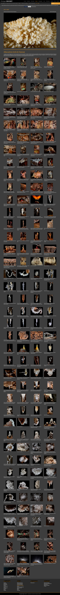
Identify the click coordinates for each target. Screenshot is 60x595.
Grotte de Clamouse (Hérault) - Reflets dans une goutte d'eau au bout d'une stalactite (9, 403)
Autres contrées (19, 587)
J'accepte (25, 6)
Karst (18, 589)
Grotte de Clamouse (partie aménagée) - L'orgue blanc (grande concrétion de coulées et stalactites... (50, 180)
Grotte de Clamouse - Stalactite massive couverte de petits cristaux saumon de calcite (10, 340)
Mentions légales (46, 585)
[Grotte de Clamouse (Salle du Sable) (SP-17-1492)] (37, 87)
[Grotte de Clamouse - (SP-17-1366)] (10, 447)
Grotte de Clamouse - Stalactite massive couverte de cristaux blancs (49, 304)
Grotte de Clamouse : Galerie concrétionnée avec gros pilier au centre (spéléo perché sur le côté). (10, 155)
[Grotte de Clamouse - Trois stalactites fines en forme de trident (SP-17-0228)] (10, 299)
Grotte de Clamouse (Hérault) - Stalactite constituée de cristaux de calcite (36, 415)
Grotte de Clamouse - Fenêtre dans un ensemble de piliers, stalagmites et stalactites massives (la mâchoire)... (23, 142)
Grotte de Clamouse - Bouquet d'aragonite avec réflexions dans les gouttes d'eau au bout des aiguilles (37, 477)
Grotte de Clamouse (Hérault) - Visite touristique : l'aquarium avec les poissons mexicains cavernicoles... (9, 67)
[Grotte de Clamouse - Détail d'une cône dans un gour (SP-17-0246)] (50, 236)
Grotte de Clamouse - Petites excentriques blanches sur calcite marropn (9, 378)
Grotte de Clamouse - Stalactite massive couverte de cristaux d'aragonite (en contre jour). (36, 304)
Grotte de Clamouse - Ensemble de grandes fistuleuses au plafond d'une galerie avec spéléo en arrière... (9, 167)
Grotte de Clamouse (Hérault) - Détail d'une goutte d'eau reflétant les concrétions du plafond (9, 391)
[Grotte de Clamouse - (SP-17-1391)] (50, 261)
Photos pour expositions (47, 583)
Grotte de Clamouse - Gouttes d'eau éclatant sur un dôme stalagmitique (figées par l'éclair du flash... (23, 564)
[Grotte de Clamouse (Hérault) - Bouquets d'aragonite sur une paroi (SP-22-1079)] (37, 422)
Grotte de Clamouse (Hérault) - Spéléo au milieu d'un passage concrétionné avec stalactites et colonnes (22, 205)
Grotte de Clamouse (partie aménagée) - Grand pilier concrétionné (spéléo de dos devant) (9, 180)
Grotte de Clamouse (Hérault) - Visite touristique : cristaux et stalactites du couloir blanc (36, 80)
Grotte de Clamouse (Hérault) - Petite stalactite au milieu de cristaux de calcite (9, 415)
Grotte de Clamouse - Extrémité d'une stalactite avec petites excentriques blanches (10, 365)
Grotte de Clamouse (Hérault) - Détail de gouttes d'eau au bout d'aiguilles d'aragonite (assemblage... (9, 526)
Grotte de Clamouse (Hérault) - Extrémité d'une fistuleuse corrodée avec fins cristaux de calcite (36, 328)
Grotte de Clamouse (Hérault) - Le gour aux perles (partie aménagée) (9, 104)
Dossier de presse (46, 582)
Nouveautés (32, 1)
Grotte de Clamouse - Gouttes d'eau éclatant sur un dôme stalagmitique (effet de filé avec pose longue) (36, 564)
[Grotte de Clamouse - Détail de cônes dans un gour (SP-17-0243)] (23, 236)
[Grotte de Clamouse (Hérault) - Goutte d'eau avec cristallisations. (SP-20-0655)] (50, 373)
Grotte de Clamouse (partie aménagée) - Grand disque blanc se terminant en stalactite (37, 217)
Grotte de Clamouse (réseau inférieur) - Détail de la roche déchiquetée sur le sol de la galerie (37, 551)
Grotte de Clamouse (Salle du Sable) (35, 91)
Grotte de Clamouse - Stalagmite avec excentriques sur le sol (9, 228)
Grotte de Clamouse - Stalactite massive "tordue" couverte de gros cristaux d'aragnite (23, 316)
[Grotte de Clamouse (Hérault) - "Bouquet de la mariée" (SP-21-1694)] (10, 286)
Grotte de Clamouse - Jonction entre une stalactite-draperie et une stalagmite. (9, 217)
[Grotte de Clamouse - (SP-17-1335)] (50, 410)
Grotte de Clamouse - (33, 265)
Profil (55, 1)
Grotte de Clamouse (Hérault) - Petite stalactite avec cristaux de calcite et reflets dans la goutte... (49, 391)
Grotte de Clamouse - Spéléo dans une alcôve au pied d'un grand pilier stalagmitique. (50, 142)
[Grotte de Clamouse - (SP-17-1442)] (37, 497)
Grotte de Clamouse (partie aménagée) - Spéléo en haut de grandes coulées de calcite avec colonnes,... (10, 142)
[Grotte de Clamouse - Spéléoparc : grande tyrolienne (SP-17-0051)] (23, 571)
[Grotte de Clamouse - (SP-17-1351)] (50, 286)
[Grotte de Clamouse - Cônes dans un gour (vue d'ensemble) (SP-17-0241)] (10, 236)
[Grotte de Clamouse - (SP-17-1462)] (23, 521)
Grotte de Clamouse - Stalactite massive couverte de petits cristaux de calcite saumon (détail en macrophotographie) (37, 341)
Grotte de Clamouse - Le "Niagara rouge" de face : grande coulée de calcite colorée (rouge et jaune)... (36, 180)
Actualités (28, 1)
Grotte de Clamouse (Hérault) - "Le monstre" (50, 563)
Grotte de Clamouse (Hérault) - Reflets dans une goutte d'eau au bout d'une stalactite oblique (50, 403)
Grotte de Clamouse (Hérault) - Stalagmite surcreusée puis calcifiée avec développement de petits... (49, 465)
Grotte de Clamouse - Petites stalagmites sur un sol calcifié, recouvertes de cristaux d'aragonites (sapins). (50, 427)
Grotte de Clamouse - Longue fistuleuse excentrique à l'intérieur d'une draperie (36, 365)
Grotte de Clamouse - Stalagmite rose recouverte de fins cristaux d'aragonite (36, 439)
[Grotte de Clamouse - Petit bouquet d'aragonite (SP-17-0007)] (23, 472)
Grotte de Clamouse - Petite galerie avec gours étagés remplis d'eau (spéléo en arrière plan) (37, 228)
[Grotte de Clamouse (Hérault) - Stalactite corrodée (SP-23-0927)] (10, 323)
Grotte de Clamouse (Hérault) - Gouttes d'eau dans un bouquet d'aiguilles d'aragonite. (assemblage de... (36, 514)
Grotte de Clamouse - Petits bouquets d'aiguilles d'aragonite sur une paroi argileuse (23, 464)
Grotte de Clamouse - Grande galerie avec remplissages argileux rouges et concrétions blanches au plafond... (9, 117)
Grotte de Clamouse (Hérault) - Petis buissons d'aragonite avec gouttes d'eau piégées (23, 514)
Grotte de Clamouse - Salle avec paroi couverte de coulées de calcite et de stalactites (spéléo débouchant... (22, 117)
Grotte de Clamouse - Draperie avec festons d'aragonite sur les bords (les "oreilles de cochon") (49, 205)
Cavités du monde (20, 584)
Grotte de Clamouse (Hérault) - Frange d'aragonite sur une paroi (36, 489)
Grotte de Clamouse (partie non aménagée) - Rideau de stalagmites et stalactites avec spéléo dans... (9, 205)
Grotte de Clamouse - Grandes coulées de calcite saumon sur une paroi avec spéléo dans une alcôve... (36, 117)
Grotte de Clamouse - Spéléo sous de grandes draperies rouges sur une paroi (23, 192)
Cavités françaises (20, 583)
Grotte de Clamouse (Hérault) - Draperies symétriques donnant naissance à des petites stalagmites (37, 205)
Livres (44, 1)
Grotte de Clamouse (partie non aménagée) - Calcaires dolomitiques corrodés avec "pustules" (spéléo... (9, 551)
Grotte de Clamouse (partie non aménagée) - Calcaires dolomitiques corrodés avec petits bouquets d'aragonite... (50, 551)
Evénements (32, 582)
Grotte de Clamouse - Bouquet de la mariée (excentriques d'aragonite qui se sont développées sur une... (49, 279)
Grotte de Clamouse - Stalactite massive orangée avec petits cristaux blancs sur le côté (23, 304)
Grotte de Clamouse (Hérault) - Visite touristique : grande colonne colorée (22, 67)
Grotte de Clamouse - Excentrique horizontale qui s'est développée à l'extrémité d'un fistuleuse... (23, 378)
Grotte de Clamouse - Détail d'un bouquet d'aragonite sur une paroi (9, 477)
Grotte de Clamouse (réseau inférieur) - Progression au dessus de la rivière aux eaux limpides (36, 539)
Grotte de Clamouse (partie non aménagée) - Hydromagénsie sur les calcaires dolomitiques (23, 551)
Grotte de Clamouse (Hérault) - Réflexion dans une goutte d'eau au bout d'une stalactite (10, 464)
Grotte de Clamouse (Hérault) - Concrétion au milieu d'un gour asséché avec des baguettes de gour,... (23, 254)
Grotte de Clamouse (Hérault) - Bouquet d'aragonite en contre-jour (9, 502)
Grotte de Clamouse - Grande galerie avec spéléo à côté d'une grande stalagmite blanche (49, 155)
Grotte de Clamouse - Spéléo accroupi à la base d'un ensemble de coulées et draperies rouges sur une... (37, 192)
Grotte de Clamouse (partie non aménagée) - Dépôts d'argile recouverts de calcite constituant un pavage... (9, 564)
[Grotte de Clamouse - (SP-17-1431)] (10, 534)
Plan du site (46, 584)
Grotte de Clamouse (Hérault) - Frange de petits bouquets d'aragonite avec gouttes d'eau (10, 514)
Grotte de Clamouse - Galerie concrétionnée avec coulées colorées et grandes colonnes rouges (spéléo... (9, 130)
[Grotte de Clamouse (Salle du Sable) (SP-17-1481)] (50, 87)
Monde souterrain (20, 582)
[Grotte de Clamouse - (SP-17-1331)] (23, 422)
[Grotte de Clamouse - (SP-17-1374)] (23, 447)
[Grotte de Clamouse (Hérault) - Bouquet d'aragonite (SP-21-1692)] (23, 484)
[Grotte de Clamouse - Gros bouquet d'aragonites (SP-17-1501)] (37, 459)
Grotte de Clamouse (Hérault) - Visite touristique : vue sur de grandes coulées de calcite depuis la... (9, 80)
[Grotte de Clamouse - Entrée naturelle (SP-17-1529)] (23, 87)
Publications (48, 1)
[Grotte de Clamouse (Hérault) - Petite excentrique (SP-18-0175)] (10, 274)
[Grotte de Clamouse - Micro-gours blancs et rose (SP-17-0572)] (50, 224)
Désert (18, 586)
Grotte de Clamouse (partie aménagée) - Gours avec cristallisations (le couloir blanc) (23, 266)
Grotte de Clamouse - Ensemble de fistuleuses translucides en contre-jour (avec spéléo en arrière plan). (37, 167)
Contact (58, 1)
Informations (34, 6)
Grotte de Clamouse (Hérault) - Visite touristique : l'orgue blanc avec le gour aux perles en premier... (36, 67)
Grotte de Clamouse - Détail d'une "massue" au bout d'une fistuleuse (50, 353)
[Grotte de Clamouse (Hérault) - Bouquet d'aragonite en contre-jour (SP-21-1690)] (10, 497)
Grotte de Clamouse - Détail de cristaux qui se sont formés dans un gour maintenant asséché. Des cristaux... (10, 266)
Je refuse (29, 6)
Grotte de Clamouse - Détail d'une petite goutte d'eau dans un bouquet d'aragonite (36, 526)
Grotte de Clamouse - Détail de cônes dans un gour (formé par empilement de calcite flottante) (37, 241)
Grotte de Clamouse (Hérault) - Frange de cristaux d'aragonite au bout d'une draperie (36, 316)
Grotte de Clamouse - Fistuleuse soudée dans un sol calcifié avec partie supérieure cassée (50, 217)
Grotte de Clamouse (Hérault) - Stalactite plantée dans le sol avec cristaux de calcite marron (23, 229)
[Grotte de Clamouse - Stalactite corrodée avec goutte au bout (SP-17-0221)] (23, 323)
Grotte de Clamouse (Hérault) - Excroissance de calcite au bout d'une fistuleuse (50, 328)
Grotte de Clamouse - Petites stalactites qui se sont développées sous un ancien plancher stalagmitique (50, 341)
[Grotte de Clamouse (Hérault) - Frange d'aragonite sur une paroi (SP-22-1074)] (37, 484)
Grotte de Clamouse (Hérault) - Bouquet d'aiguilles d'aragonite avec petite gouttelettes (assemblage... (50, 477)
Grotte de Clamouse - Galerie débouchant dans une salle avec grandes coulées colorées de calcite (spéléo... (37, 130)
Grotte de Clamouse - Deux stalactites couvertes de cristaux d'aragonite (9, 316)
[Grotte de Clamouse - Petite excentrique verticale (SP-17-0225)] (50, 360)
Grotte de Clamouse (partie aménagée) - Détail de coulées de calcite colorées (50, 129)
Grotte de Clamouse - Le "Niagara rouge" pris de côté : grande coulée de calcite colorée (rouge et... (23, 180)
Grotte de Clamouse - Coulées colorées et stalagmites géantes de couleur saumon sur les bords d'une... (23, 130)
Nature (18, 588)
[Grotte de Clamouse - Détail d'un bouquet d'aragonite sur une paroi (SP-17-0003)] (10, 472)
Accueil (25, 1)
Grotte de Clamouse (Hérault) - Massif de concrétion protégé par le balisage (49, 167)
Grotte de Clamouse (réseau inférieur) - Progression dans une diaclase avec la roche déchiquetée (50, 539)
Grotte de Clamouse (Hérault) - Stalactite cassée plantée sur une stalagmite (9, 353)
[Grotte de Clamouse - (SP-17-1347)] (23, 274)
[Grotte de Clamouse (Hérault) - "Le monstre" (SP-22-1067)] (50, 559)
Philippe (6, 1)
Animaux (18, 590)
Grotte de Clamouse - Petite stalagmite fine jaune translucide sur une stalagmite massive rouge (23, 353)
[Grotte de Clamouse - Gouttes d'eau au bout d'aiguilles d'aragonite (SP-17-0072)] (50, 509)
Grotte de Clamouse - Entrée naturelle (22, 91)
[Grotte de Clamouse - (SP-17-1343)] (10, 422)
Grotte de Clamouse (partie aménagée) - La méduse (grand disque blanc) (22, 217)
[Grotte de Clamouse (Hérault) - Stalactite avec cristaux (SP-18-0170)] (23, 410)
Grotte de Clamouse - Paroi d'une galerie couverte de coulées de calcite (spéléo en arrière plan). (49, 117)
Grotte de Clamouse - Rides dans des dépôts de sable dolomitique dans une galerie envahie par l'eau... (23, 105)
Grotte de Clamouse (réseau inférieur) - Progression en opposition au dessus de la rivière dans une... (22, 539)
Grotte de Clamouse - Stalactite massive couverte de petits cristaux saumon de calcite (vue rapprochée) (23, 341)
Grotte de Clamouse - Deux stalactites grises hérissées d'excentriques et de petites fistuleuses (36, 291)
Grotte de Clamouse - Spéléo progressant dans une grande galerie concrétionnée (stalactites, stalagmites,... (23, 155)
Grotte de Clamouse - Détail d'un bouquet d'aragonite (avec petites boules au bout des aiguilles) (36, 452)
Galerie (36, 1)
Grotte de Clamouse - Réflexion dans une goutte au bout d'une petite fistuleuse (36, 390)
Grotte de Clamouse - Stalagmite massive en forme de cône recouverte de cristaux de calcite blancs (23, 440)
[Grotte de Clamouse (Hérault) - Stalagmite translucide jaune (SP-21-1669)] (37, 348)
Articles (52, 1)
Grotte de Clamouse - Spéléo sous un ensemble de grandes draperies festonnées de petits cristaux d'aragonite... (50, 192)
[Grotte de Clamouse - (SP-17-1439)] (23, 497)
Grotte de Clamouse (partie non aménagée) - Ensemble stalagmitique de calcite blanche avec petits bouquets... (50, 440)
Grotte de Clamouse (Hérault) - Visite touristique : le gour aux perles (49, 67)
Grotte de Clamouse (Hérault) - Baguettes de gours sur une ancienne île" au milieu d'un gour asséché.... (9, 254)
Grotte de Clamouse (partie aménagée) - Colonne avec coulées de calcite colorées (9, 192)
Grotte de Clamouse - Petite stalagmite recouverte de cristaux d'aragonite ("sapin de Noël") (10, 440)
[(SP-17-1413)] (50, 497)
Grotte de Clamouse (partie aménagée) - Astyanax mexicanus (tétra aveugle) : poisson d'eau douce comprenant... (10, 576)
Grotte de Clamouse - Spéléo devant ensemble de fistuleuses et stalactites (23, 167)
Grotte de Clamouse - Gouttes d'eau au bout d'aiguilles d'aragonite (49, 514)
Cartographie (40, 1)
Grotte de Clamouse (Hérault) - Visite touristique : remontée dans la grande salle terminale (49, 80)
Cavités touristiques (7, 11)
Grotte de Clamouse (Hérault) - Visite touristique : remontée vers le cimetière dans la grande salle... (10, 92)
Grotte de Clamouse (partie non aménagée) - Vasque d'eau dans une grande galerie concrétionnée (36, 155)
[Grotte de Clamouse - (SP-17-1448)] (50, 521)
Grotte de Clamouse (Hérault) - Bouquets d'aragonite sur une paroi (36, 427)
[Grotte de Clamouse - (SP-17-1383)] (37, 261)
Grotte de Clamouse (13, 11)
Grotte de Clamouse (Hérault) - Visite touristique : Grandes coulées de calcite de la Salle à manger (23, 80)
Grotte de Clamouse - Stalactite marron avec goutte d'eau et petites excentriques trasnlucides (23, 366)
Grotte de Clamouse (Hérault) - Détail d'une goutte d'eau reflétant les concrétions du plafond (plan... (23, 391)
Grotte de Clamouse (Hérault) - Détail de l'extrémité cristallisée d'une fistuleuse (36, 378)
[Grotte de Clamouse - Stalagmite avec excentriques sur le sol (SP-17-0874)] (10, 224)
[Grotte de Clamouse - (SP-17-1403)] (30, 30)
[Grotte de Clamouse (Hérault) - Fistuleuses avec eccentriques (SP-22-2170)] (23, 286)
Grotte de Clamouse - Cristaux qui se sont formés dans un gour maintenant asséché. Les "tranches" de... (36, 254)
